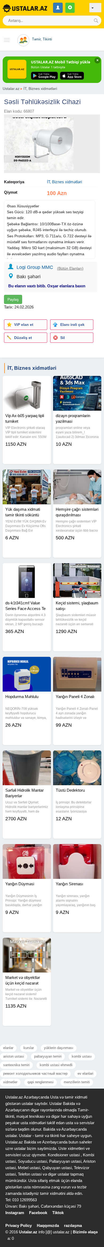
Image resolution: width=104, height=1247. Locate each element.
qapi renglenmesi (40, 1082)
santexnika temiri (16, 1065)
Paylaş (13, 299)
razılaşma (73, 1225)
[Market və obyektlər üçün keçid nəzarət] (27, 944)
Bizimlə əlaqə (85, 1232)
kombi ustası (82, 1056)
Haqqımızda (48, 1225)
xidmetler (10, 1082)
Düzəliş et (23, 337)
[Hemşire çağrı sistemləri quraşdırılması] (77, 476)
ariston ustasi (13, 1056)
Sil (62, 337)
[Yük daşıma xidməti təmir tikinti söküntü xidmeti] (27, 476)
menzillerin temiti (77, 1082)
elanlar (8, 1048)
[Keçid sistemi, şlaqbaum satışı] (77, 570)
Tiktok (58, 1212)
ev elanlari (85, 1073)
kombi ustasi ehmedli (56, 1065)
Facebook (38, 1212)
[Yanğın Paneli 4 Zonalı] (77, 663)
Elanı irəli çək (72, 324)
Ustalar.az (11, 88)
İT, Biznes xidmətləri (40, 88)
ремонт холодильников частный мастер (35, 1073)
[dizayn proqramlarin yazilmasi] (77, 382)
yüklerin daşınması (58, 1048)
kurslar (28, 1048)
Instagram (14, 1212)
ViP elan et (23, 324)
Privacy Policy (18, 1225)
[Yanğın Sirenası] (77, 850)
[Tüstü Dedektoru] (77, 757)
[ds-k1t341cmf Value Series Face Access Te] (27, 570)
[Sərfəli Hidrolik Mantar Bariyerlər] (27, 757)
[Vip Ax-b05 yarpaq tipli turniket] (27, 382)
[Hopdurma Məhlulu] (27, 663)
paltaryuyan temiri (48, 1056)
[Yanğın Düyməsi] (27, 850)
